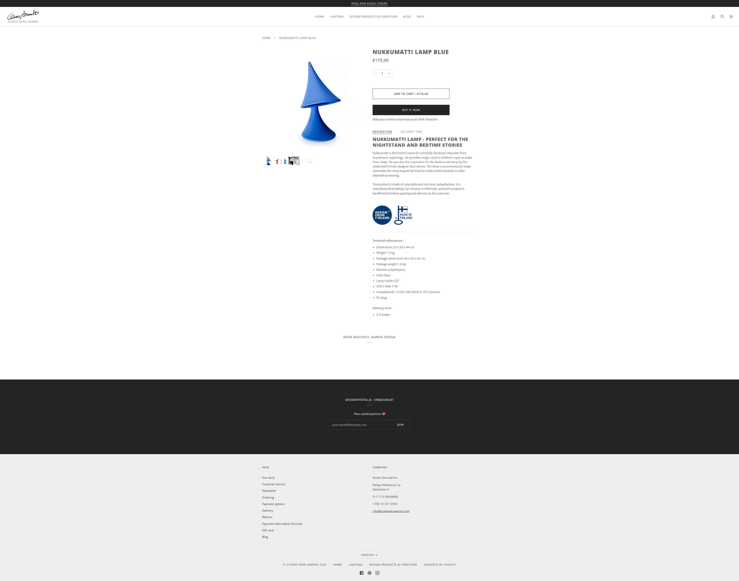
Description (382, 131)
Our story (268, 477)
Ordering (268, 497)
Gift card (267, 530)
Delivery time (411, 131)
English (368, 555)
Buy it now (411, 110)
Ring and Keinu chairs (369, 3)
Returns (267, 517)
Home (266, 38)
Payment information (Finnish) (282, 524)
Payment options (273, 504)
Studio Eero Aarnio (303, 564)
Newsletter (269, 491)
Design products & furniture (393, 564)
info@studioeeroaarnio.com (391, 511)
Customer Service (273, 484)
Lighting (356, 564)
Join (400, 424)
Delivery (267, 510)
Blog (265, 537)
